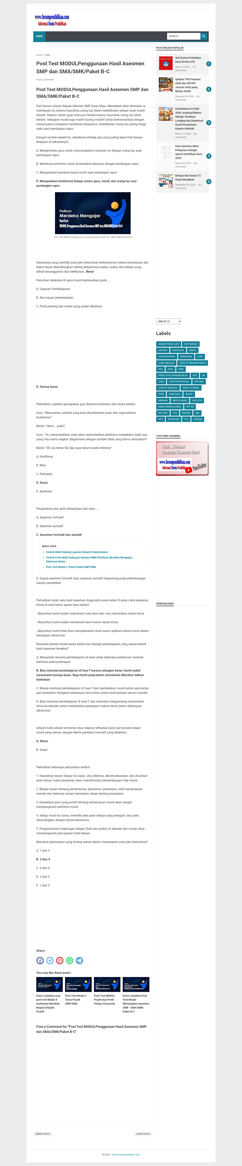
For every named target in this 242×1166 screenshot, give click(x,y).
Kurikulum (178, 350)
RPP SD (190, 407)
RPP (195, 375)
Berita (192, 350)
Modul (189, 394)
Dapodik (162, 350)
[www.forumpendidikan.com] (52, 20)
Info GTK (197, 400)
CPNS (161, 381)
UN (203, 375)
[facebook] (40, 960)
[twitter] (50, 960)
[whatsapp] (69, 960)
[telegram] (79, 960)
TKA (186, 419)
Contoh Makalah (168, 388)
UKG (160, 369)
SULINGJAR (173, 419)
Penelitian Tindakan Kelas (173, 375)
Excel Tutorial (191, 388)
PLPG (200, 356)
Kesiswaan (186, 356)
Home (39, 36)
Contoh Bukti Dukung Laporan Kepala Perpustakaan (77, 552)
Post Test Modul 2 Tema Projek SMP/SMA (71, 566)
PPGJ (170, 369)
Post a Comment (45, 79)
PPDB (161, 394)
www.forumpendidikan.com (126, 1154)
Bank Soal (174, 394)
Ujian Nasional (166, 356)
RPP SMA (199, 381)
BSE (197, 413)
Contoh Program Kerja (192, 363)
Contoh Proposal (179, 381)
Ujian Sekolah (166, 363)
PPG (160, 419)
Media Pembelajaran (169, 407)
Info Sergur (190, 344)
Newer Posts (43, 1134)
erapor (186, 413)
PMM (181, 369)
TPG (175, 413)
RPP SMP (163, 413)
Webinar (163, 400)
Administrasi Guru (168, 344)
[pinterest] (60, 960)
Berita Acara (180, 400)
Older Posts (143, 1134)
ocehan (198, 419)
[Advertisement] (92, 346)
